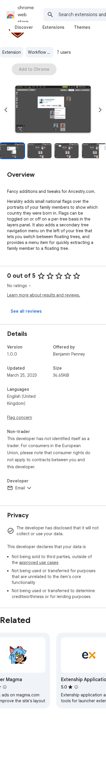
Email (20, 488)
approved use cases (38, 562)
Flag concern (19, 417)
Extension (11, 52)
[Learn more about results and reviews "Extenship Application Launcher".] (76, 687)
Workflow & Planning (40, 52)
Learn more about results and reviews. (43, 295)
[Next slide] (100, 110)
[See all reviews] (26, 311)
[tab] (24, 27)
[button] (53, 109)
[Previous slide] (6, 110)
